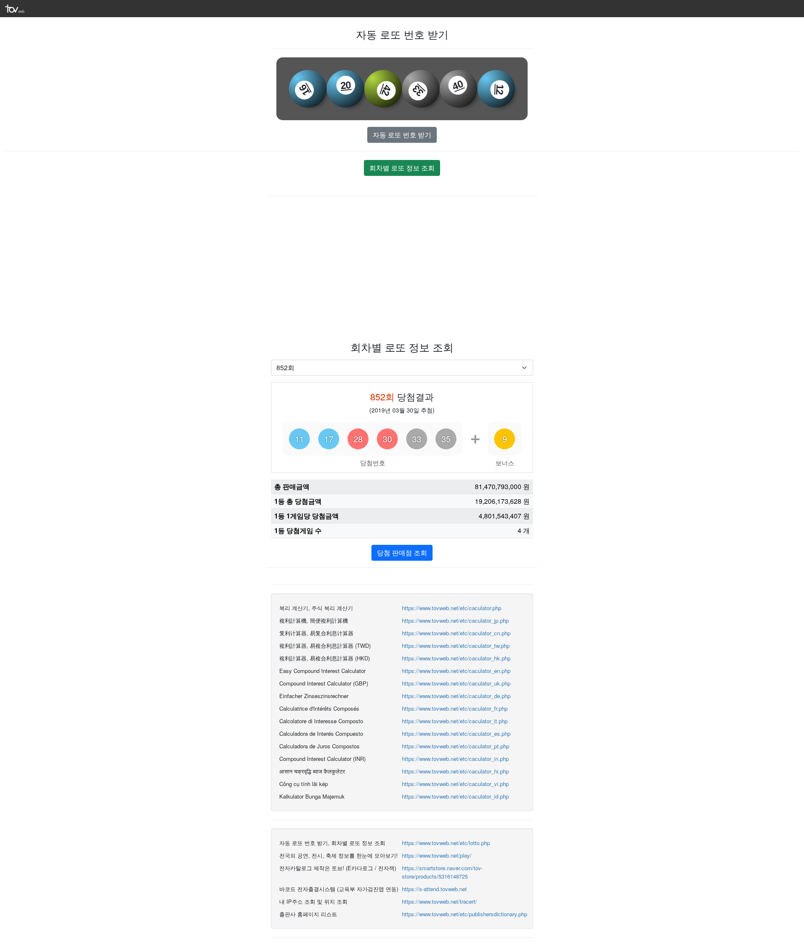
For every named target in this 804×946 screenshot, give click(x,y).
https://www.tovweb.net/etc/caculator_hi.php (455, 771)
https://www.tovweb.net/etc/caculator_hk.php (456, 658)
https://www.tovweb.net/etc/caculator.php (451, 608)
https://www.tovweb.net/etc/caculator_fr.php (455, 708)
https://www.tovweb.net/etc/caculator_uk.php (456, 683)
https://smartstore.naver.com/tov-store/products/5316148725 (442, 872)
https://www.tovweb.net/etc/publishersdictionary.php (464, 914)
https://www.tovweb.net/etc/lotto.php (446, 843)
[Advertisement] (402, 267)
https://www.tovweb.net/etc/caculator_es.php (456, 733)
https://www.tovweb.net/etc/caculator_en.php (456, 671)
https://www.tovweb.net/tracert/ (439, 901)
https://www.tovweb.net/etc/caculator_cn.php (456, 633)
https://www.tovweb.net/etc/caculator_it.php (455, 721)
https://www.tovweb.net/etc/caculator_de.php (456, 696)
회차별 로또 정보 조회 (402, 168)
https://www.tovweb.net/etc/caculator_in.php (455, 759)
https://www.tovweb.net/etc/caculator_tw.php (456, 646)
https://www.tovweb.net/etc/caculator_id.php (455, 796)
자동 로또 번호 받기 (402, 134)
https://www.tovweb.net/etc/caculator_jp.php (455, 620)
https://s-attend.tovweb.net (434, 889)
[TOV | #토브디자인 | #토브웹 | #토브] (14, 7)
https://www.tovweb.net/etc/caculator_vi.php (455, 784)
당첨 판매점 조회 (402, 552)
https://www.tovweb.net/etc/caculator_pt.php (455, 746)
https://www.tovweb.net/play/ (437, 855)
